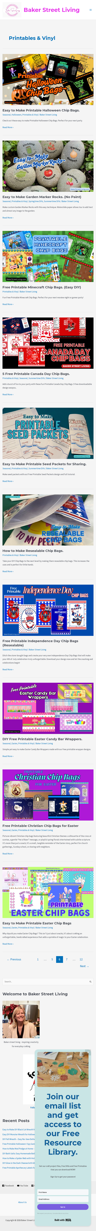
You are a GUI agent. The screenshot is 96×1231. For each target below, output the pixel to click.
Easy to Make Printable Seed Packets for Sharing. (44, 464)
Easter (14, 743)
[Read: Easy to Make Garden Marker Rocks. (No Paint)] (48, 166)
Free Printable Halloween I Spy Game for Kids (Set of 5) (27, 1144)
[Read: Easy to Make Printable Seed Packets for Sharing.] (48, 433)
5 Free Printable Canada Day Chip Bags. (36, 374)
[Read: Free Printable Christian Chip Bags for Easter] (48, 794)
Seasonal (6, 114)
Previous (14, 959)
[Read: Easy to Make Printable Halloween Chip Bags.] (48, 79)
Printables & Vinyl (30, 114)
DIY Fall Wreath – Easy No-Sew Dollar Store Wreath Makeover (29, 1139)
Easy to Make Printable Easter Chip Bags (36, 923)
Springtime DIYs (35, 201)
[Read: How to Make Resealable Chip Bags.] (48, 519)
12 (81, 959)
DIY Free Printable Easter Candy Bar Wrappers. (42, 739)
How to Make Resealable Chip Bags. (32, 551)
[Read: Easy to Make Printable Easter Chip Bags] (48, 892)
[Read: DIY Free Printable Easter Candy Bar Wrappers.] (48, 708)
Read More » (7, 127)
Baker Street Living (52, 9)
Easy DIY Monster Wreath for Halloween (20, 1134)
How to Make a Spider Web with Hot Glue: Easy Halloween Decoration (33, 1158)
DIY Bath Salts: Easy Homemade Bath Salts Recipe (24, 1153)
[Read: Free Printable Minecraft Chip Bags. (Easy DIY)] (48, 256)
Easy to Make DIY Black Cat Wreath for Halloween (24, 1129)
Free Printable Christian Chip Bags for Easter (40, 826)
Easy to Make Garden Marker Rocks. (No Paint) (41, 197)
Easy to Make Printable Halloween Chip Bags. (41, 110)
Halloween (16, 114)
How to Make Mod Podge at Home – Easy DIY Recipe (25, 1148)
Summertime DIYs (52, 201)
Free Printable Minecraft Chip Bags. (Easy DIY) (41, 287)
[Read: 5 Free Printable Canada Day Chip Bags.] (48, 342)
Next (84, 966)
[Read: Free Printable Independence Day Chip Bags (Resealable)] (48, 610)
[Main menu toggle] (91, 10)
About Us (22, 1202)
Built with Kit (63, 1220)
